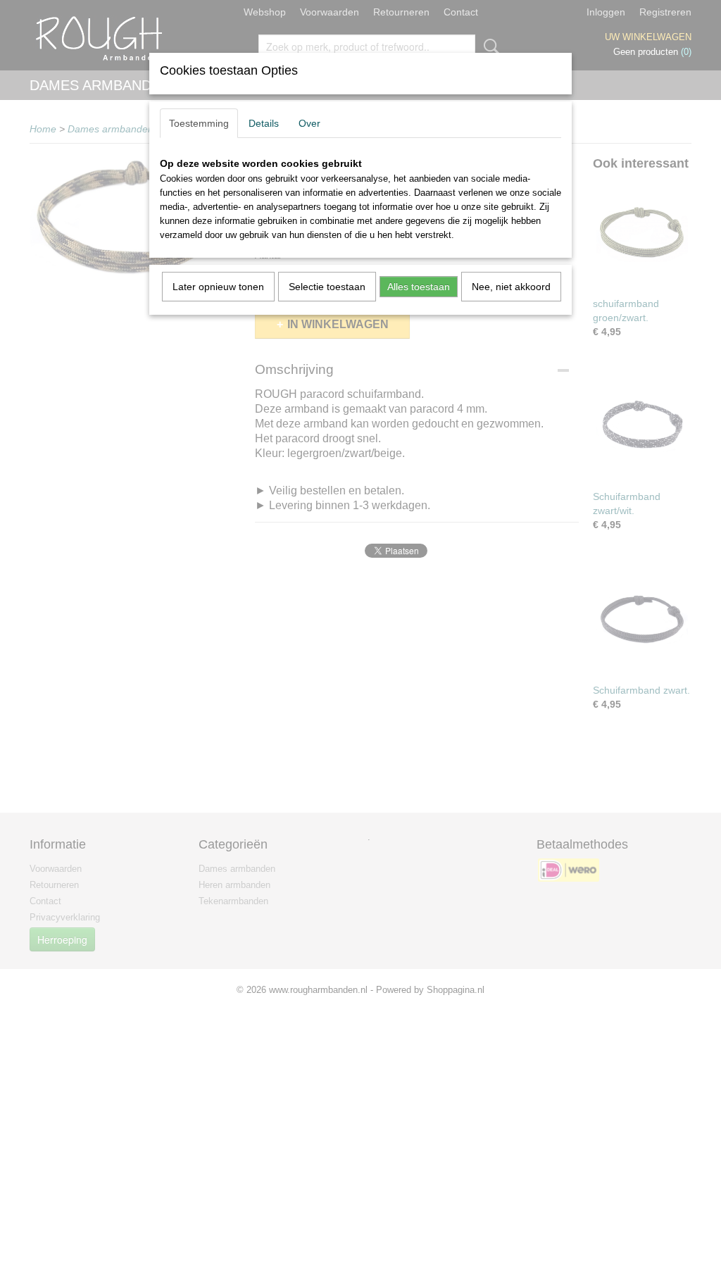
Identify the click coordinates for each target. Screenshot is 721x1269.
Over (309, 123)
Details (264, 123)
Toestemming (199, 123)
